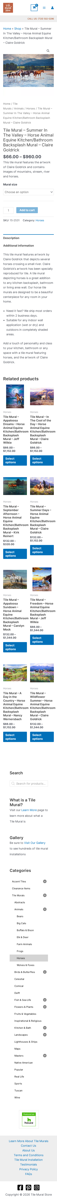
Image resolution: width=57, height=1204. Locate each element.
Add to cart (27, 210)
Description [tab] (11, 238)
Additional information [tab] (18, 245)
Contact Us (28, 1145)
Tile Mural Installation (28, 1159)
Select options (10, 460)
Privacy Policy (28, 1169)
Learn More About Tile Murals (28, 1141)
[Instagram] (37, 1187)
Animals (19, 108)
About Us (28, 1150)
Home (7, 28)
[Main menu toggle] (44, 7)
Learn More (29, 810)
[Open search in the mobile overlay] (29, 783)
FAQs (28, 1174)
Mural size (10, 184)
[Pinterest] (28, 1187)
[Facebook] (20, 1187)
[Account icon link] (52, 7)
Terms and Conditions (28, 1155)
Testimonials (28, 1164)
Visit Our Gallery (34, 842)
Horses (30, 108)
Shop (17, 28)
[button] (48, 51)
